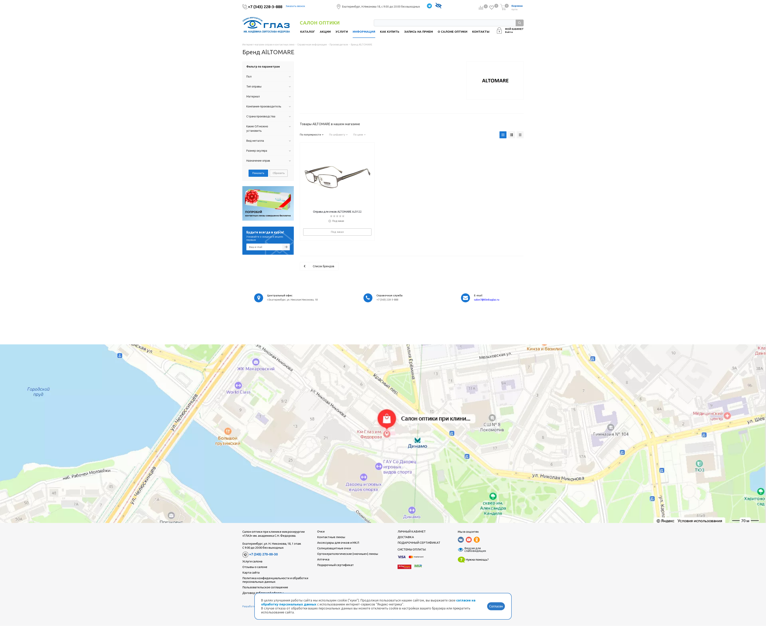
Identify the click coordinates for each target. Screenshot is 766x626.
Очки (321, 531)
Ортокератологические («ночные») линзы (347, 553)
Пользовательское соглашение (265, 587)
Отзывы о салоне (254, 567)
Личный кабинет (412, 531)
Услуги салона (252, 561)
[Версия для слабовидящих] (438, 6)
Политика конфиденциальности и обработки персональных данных (275, 579)
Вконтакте (461, 540)
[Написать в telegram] (429, 6)
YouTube (469, 540)
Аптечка (323, 559)
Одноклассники (477, 540)
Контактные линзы (331, 537)
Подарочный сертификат (335, 565)
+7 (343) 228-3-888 (265, 6)
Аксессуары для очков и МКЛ (338, 542)
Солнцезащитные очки (334, 548)
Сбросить (279, 173)
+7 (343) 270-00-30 (263, 554)
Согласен (496, 606)
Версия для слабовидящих (472, 549)
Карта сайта (251, 572)
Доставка (406, 537)
